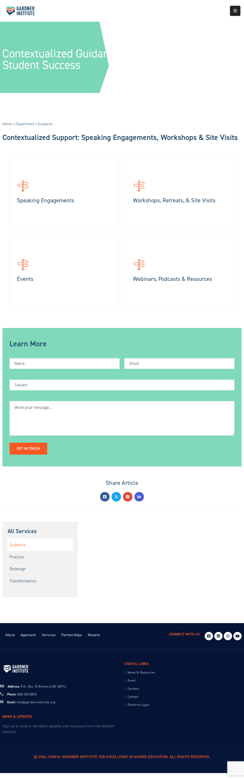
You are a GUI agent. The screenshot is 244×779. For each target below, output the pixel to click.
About (10, 634)
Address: (37, 686)
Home (7, 123)
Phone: (21, 694)
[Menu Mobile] (235, 11)
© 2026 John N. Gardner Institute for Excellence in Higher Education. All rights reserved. (122, 756)
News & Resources (141, 672)
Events (25, 279)
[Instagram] (228, 636)
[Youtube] (237, 636)
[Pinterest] (127, 496)
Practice (17, 557)
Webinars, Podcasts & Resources (172, 279)
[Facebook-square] (209, 636)
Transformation (23, 581)
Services (49, 634)
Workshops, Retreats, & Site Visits (174, 200)
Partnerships (71, 634)
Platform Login (138, 705)
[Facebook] (105, 496)
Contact (132, 697)
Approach (28, 634)
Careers (133, 688)
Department (24, 123)
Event (131, 680)
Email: (31, 702)
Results (94, 634)
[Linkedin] (139, 496)
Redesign (18, 569)
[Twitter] (116, 496)
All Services (22, 531)
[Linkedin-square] (218, 636)
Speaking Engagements (45, 200)
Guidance (18, 545)
